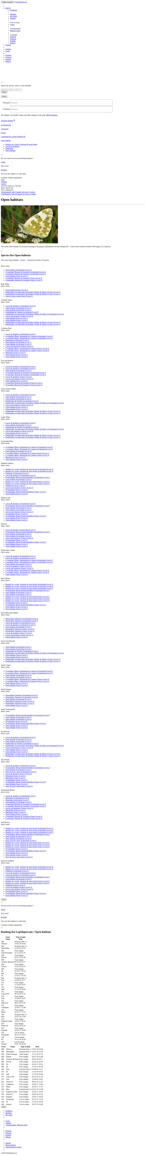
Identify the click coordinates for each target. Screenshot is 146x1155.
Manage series (15, 31)
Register (4, 170)
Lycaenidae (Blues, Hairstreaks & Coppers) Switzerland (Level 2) (29, 336)
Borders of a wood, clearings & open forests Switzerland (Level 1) (29, 584)
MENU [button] (8, 8)
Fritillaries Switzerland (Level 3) (17, 473)
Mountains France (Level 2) (15, 457)
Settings (13, 18)
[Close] (2, 82)
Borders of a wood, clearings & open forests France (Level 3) (27, 484)
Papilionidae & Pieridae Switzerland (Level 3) (22, 312)
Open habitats (10, 150)
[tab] (73, 120)
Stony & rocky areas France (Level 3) (19, 296)
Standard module (7, 121)
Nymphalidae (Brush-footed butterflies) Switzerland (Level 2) (27, 477)
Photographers (10, 1145)
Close (4, 899)
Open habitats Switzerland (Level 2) (18, 270)
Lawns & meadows (12, 146)
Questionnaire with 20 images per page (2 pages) (18, 194)
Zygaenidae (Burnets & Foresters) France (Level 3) (23, 280)
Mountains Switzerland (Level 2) (17, 798)
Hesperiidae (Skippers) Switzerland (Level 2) (21, 619)
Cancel (4, 96)
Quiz (2, 180)
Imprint (8, 1143)
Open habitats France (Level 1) (16, 318)
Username (6, 103)
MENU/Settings (51, 115)
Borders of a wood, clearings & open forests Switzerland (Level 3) (29, 471)
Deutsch (13, 37)
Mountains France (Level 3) (15, 353)
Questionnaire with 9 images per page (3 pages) (18, 192)
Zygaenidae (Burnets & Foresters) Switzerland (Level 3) (25, 274)
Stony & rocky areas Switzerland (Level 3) (20, 772)
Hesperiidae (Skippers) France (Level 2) (19, 629)
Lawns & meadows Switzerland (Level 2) (20, 366)
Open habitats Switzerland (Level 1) (18, 308)
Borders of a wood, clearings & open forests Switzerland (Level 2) (29, 469)
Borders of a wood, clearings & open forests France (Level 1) (27, 597)
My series (13, 16)
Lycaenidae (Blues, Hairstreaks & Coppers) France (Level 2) (27, 348)
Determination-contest (13, 1147)
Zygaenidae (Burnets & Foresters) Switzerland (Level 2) (25, 272)
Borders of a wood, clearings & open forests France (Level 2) (27, 482)
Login (12, 25)
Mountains (9, 148)
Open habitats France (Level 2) (16, 276)
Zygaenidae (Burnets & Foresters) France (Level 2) (23, 278)
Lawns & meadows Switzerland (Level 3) (20, 306)
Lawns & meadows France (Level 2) (18, 377)
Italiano (12, 43)
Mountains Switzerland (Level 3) (17, 340)
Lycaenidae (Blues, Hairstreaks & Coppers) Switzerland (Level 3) (29, 338)
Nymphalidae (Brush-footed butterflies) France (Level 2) (25, 492)
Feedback (13, 10)
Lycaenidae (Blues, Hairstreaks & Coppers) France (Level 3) (27, 351)
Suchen (8, 45)
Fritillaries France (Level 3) (15, 486)
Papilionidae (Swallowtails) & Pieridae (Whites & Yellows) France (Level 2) (32, 292)
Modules (13, 14)
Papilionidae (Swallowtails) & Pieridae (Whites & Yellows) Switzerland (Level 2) (34, 314)
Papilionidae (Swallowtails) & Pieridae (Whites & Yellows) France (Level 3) (32, 294)
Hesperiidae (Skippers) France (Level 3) (19, 631)
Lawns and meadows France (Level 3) (19, 316)
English (13, 41)
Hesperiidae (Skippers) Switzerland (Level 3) (21, 621)
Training (4, 182)
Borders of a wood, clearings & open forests (21, 144)
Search (4, 92)
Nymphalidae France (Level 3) (16, 490)
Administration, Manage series (16, 1125)
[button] (6, 140)
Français (13, 39)
